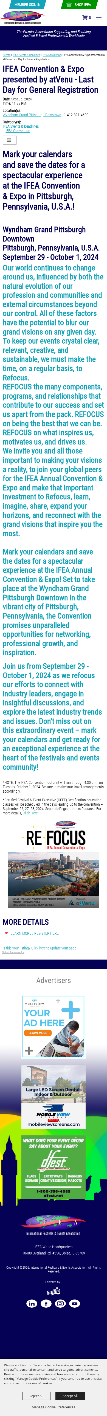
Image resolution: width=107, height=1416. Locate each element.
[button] (53, 863)
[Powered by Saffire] (53, 1288)
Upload (90, 903)
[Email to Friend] (9, 140)
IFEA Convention (52, 55)
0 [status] (90, 17)
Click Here (30, 813)
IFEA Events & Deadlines (26, 55)
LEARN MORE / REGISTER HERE (35, 933)
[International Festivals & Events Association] (22, 17)
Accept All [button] (70, 1396)
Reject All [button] (36, 1396)
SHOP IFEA (83, 4)
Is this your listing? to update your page (39, 948)
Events (6, 55)
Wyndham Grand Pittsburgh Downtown (32, 115)
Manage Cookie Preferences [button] (53, 1407)
